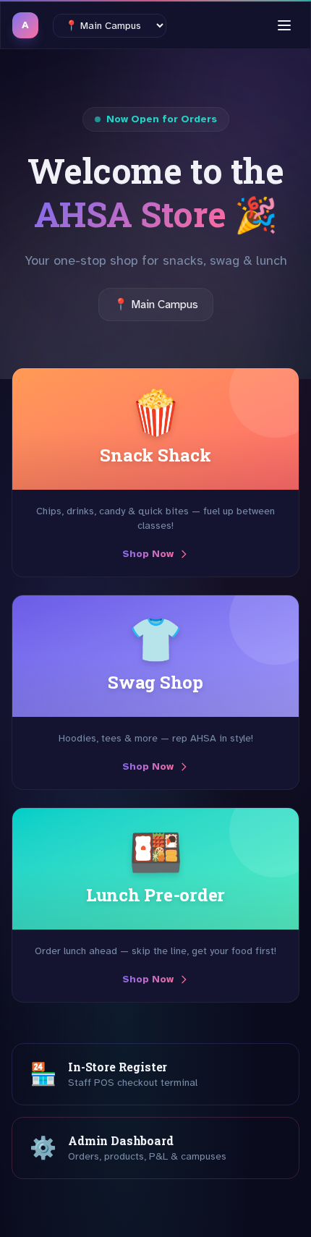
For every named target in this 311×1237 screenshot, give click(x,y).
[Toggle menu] (284, 25)
